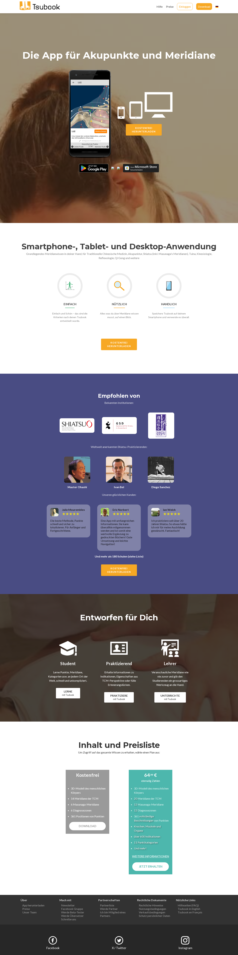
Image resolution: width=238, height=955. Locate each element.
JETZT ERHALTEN (150, 866)
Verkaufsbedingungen (152, 912)
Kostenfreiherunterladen (119, 344)
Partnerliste (107, 905)
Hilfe (159, 6)
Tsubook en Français (190, 912)
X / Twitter (119, 948)
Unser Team (29, 912)
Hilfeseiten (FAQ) (188, 905)
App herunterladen (33, 905)
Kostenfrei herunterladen (144, 129)
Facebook (53, 948)
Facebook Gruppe (72, 908)
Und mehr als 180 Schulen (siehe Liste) (119, 556)
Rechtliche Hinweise (151, 905)
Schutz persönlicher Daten (154, 915)
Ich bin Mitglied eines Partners (113, 914)
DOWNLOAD (87, 826)
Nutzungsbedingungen (152, 908)
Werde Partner (109, 908)
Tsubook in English (189, 908)
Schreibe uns (68, 919)
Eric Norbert (121, 509)
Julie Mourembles (73, 509)
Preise (170, 6)
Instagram (185, 948)
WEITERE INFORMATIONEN (150, 856)
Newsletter (68, 905)
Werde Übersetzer (72, 915)
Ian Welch (169, 509)
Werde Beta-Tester (72, 912)
